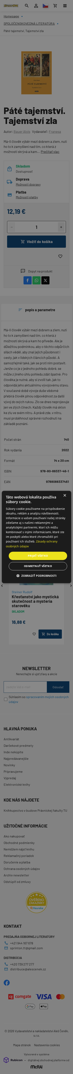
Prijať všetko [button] (38, 555)
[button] (36, 576)
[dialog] (36, 537)
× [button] (64, 495)
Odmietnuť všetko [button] (38, 566)
